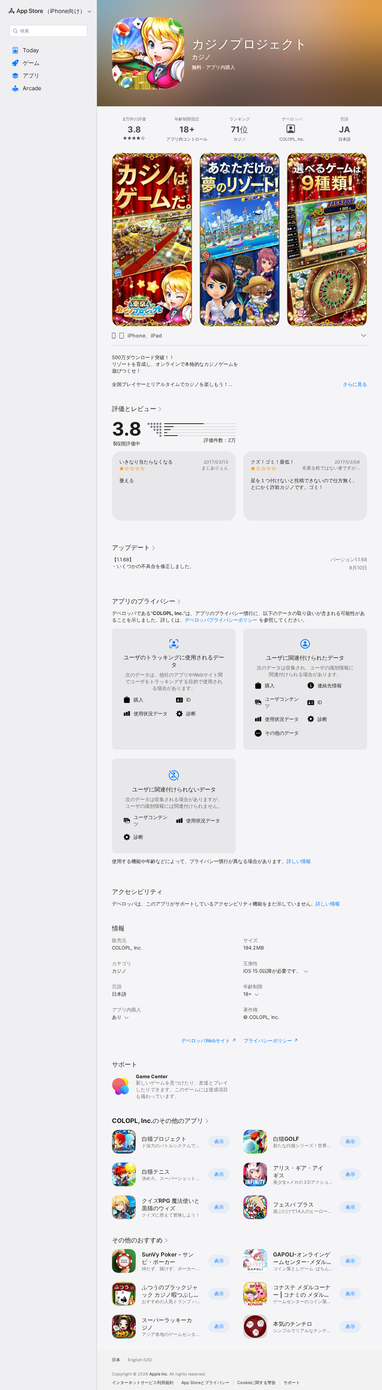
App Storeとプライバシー (205, 1383)
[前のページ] (104, 129)
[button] (48, 50)
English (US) (140, 1360)
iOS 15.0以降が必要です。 (272, 971)
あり (117, 1017)
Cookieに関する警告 (256, 1383)
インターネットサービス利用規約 (142, 1383)
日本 (116, 1360)
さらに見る (355, 384)
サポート (292, 1383)
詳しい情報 (298, 861)
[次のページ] (374, 129)
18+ (247, 994)
